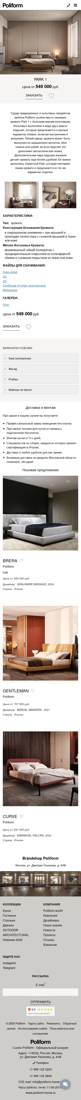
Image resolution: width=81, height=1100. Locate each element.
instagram (9, 963)
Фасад (13, 369)
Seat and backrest (20, 358)
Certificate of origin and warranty (24, 285)
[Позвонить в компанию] (68, 5)
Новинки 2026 (12, 940)
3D (5, 276)
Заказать (34, 95)
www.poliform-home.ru (41, 1092)
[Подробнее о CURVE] (40, 768)
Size (6, 304)
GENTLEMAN (16, 690)
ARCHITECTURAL (16, 935)
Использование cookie (32, 1028)
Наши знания (52, 925)
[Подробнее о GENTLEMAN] (40, 643)
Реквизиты (53, 1023)
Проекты (49, 935)
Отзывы (48, 940)
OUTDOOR (10, 930)
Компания (50, 915)
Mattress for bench (20, 390)
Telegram (9, 968)
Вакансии (50, 944)
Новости (49, 930)
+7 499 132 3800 (40, 1076)
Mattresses (10, 290)
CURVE (10, 816)
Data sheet (10, 272)
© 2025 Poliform (16, 1023)
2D (5, 281)
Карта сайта (36, 1023)
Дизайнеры (51, 920)
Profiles (13, 379)
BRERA (10, 560)
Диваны (8, 925)
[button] (69, 196)
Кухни (7, 910)
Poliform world (53, 910)
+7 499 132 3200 (40, 1069)
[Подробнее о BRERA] (40, 513)
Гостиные (9, 915)
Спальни (9, 920)
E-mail (40, 984)
